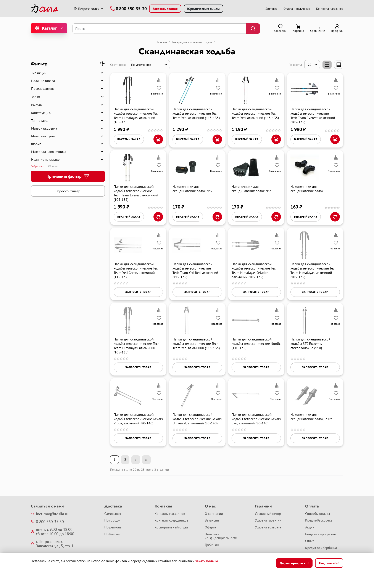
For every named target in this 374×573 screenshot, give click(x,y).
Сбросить (53, 166)
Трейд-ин (212, 545)
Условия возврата (268, 527)
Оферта (210, 527)
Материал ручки (43, 136)
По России (112, 534)
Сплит (309, 541)
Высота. (36, 105)
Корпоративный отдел (171, 527)
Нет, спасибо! (329, 563)
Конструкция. (41, 113)
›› (146, 459)
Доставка (272, 9)
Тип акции (38, 73)
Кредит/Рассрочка (318, 520)
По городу (112, 520)
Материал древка (44, 128)
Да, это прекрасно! (294, 563)
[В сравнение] (159, 80)
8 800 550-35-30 (50, 522)
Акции (309, 527)
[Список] (338, 65)
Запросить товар (138, 292)
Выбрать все (37, 166)
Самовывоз (112, 514)
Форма (36, 144)
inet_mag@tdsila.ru (52, 514)
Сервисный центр (268, 514)
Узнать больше (206, 561)
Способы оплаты (317, 514)
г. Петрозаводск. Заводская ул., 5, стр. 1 (55, 543)
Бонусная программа (320, 534)
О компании (214, 514)
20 (309, 65)
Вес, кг (35, 97)
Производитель (42, 88)
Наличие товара (43, 81)
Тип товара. (39, 120)
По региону (112, 527)
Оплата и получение (297, 9)
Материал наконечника (48, 151)
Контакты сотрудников (171, 520)
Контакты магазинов (329, 9)
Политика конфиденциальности (221, 536)
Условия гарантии (268, 520)
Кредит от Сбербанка (321, 548)
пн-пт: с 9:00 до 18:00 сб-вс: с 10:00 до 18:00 (55, 531)
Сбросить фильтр (67, 191)
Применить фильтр (64, 176)
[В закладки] (159, 88)
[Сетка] (327, 65)
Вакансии (212, 520)
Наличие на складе (45, 159)
